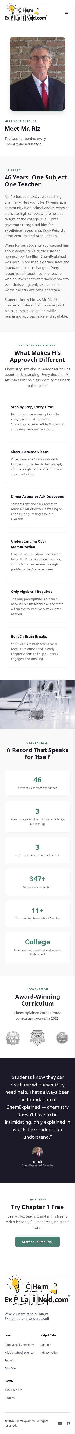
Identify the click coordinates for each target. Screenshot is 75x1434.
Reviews (10, 1398)
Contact (45, 1344)
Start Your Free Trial (37, 1242)
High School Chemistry (19, 1344)
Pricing (9, 1360)
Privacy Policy (49, 1352)
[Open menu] (66, 12)
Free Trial (11, 1368)
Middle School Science (19, 1352)
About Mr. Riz (13, 1390)
